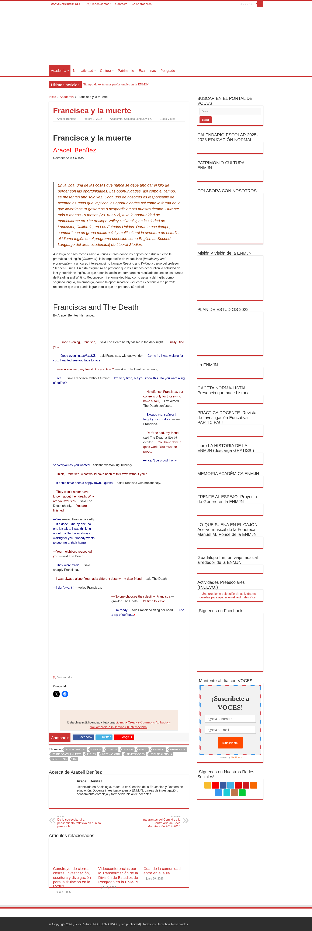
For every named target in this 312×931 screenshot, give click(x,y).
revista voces (135, 754)
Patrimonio (126, 70)
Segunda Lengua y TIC (138, 118)
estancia (158, 749)
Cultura (105, 70)
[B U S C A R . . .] (260, 4)
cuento (112, 749)
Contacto (121, 4)
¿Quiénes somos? (98, 4)
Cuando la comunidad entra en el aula (162, 871)
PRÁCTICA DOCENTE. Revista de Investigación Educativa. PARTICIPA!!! (226, 417)
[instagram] (221, 4)
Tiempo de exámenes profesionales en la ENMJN (116, 84)
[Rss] (193, 4)
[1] (54, 677)
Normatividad (83, 70)
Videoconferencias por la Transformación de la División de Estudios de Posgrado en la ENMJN (118, 875)
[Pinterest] (209, 4)
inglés (91, 754)
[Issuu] (230, 4)
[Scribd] (226, 4)
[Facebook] (201, 4)
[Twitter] (205, 4)
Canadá (96, 749)
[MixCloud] (234, 4)
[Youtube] (213, 4)
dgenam (128, 749)
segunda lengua (161, 754)
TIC (75, 759)
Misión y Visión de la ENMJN (224, 253)
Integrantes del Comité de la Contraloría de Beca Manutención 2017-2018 (161, 821)
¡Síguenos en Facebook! (220, 610)
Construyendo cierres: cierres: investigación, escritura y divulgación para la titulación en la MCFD (72, 878)
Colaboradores (142, 4)
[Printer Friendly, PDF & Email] (65, 126)
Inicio (52, 97)
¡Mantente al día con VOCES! (225, 680)
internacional (111, 754)
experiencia (178, 749)
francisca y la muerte (66, 754)
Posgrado (167, 70)
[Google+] (197, 4)
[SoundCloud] (217, 4)
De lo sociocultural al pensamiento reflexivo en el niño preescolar (79, 821)
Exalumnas (147, 70)
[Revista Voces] (156, 36)
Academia (58, 70)
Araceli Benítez (66, 118)
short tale (59, 759)
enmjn (143, 749)
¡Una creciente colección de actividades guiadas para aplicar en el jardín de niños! (228, 595)
